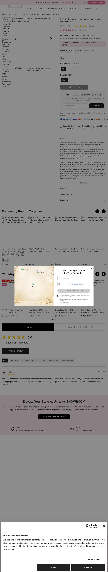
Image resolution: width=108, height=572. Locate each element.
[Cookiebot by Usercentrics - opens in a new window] (87, 526)
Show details (94, 559)
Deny (53, 567)
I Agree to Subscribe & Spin (74, 291)
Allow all (88, 567)
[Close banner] (104, 526)
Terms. (68, 302)
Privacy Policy (63, 302)
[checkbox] (58, 296)
